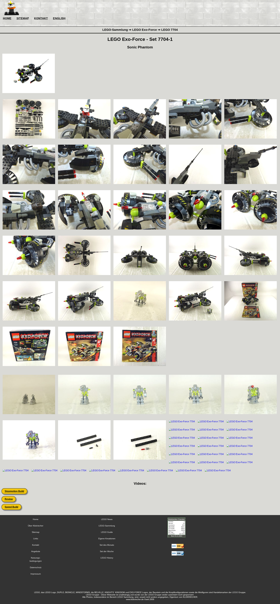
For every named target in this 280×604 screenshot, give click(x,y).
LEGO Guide (107, 532)
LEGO (235, 592)
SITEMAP (22, 18)
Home (35, 519)
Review (9, 499)
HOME (7, 18)
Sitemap (35, 532)
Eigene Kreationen (106, 538)
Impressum (35, 574)
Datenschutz (35, 567)
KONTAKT (41, 18)
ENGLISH (59, 18)
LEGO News (106, 519)
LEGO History (106, 558)
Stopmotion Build (14, 491)
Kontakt (35, 545)
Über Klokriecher (35, 526)
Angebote (35, 551)
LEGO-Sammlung (107, 526)
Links (35, 538)
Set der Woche (107, 551)
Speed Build (11, 507)
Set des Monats (107, 545)
